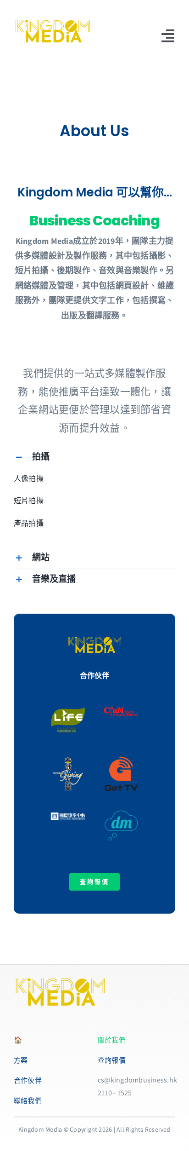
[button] (94, 456)
